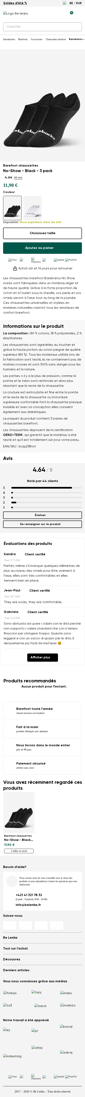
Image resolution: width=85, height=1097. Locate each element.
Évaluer (40, 515)
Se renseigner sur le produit (40, 524)
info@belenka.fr (28, 905)
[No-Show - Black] (12, 208)
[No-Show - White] (32, 208)
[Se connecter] (60, 13)
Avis (8, 458)
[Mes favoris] (50, 13)
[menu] (79, 14)
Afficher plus (40, 657)
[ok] (76, 27)
